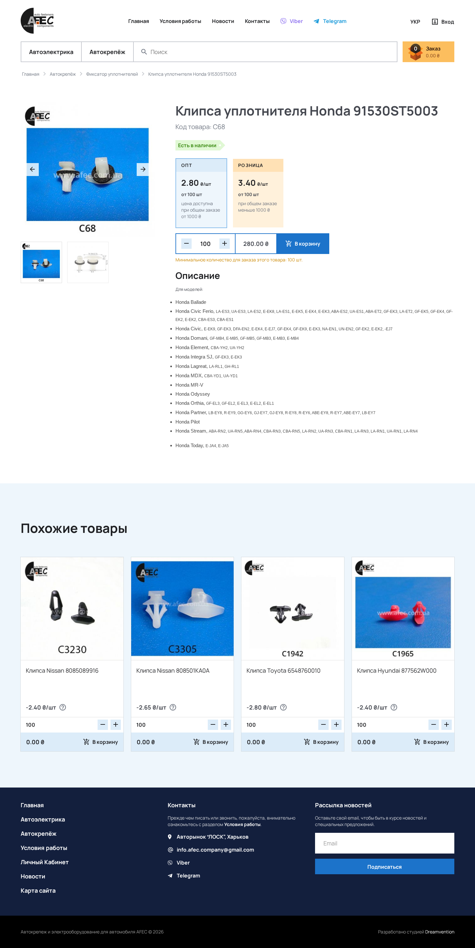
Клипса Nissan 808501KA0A (172, 670)
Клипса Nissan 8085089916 (62, 670)
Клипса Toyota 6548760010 (284, 670)
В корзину (307, 243)
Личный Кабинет (45, 862)
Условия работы (44, 848)
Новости (33, 876)
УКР (415, 21)
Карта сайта (38, 890)
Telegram (188, 875)
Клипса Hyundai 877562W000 (397, 670)
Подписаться (384, 866)
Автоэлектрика (51, 52)
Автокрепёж (107, 52)
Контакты (181, 805)
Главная (32, 805)
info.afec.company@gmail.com (215, 849)
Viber (183, 862)
